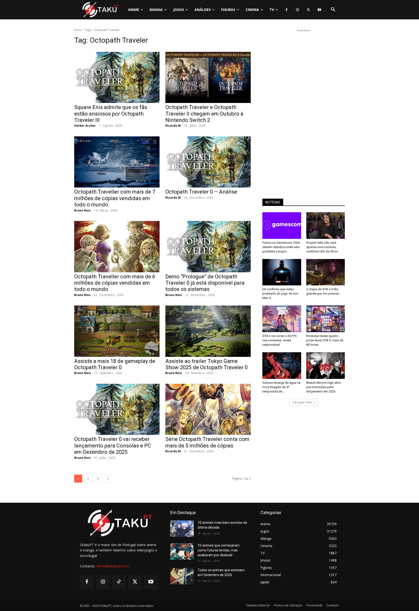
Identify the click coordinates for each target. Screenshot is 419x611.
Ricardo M (173, 126)
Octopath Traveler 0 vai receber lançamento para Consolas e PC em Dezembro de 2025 (112, 445)
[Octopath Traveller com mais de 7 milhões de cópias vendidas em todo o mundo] (117, 162)
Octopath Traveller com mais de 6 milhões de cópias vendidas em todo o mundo (114, 283)
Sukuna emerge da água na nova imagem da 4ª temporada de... (281, 387)
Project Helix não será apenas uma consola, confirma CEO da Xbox (322, 247)
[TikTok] (119, 582)
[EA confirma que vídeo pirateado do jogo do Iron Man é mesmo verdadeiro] (281, 272)
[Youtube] (319, 10)
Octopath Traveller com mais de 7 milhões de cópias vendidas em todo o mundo (114, 198)
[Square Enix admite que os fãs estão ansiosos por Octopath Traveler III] (117, 77)
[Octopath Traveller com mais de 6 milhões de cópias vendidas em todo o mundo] (117, 246)
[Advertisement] (303, 105)
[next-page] (108, 479)
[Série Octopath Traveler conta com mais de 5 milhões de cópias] (208, 409)
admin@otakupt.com (112, 566)
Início (77, 30)
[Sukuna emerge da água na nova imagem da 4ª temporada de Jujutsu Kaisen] (281, 365)
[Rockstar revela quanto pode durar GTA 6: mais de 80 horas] (325, 319)
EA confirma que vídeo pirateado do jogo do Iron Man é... (280, 293)
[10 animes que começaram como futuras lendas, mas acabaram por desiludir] (182, 551)
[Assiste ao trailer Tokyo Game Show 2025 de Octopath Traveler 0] (208, 331)
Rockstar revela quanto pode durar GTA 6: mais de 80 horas (324, 340)
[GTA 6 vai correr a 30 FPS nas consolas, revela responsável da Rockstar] (281, 319)
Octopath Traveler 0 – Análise (201, 192)
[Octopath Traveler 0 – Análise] (208, 162)
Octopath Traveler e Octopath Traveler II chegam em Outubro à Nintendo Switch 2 (204, 113)
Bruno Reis (82, 210)
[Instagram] (297, 10)
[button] (333, 9)
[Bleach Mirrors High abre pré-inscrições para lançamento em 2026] (325, 365)
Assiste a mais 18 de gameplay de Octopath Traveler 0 (114, 364)
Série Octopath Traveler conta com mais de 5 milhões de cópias (207, 442)
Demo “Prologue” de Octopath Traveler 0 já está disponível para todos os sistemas (205, 283)
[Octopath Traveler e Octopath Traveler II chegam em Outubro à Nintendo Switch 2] (208, 77)
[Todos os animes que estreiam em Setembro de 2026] (182, 576)
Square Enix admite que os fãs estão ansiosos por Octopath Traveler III (110, 113)
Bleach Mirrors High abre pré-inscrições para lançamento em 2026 (323, 387)
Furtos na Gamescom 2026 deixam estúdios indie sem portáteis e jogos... (281, 247)
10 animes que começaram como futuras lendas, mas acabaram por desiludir (219, 550)
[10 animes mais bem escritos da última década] (182, 528)
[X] (308, 10)
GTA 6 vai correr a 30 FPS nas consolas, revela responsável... (279, 340)
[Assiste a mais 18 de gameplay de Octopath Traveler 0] (117, 331)
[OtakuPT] (100, 9)
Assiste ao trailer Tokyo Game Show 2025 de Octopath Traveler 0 (206, 364)
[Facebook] (286, 10)
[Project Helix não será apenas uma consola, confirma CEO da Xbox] (325, 225)
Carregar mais (302, 402)
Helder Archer (85, 126)
